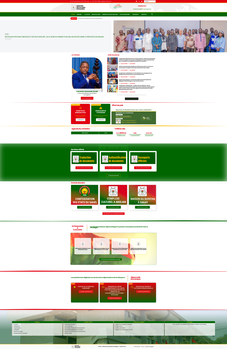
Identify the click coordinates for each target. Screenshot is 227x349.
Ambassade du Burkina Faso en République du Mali (83, 249)
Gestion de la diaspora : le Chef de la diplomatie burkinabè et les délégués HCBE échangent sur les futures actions (48, 37)
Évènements (85, 133)
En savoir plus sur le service (84, 167)
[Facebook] (136, 1)
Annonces (143, 14)
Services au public (96, 14)
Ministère (79, 14)
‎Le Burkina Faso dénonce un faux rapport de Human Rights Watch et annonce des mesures (95, 18)
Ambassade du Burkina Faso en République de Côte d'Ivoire (101, 249)
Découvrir (81, 119)
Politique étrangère (124, 14)
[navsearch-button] (152, 14)
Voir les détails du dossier (84, 207)
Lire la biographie (87, 98)
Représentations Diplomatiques (110, 14)
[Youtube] (142, 1)
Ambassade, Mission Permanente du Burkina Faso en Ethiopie (120, 249)
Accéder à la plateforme (86, 291)
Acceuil (73, 14)
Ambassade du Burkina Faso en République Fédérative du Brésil (138, 249)
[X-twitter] (139, 1)
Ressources (135, 14)
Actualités (87, 14)
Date (106, 133)
